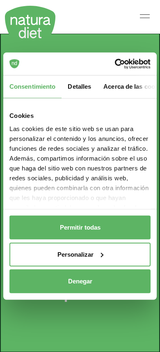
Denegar (80, 281)
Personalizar (75, 254)
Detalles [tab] (79, 86)
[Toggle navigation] (145, 16)
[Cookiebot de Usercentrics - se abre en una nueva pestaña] (115, 63)
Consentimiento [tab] (32, 86)
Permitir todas (80, 227)
